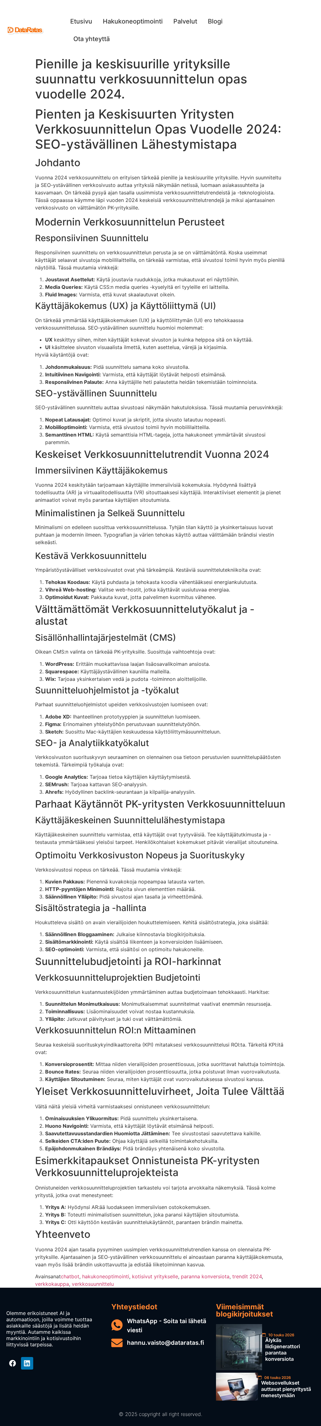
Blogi (215, 21)
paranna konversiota (205, 1276)
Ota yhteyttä (91, 39)
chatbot (70, 1276)
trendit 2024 (247, 1276)
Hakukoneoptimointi (133, 21)
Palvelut (185, 21)
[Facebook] (12, 1363)
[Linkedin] (27, 1363)
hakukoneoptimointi (105, 1276)
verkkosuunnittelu (93, 1284)
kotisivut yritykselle (155, 1276)
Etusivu (81, 21)
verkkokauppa (52, 1284)
